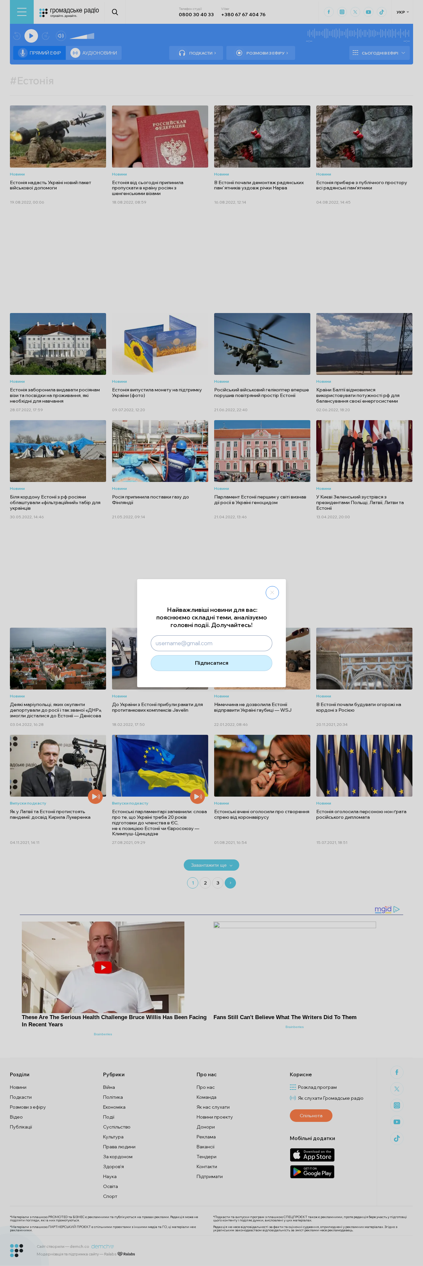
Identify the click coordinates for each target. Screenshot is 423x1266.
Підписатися (211, 662)
